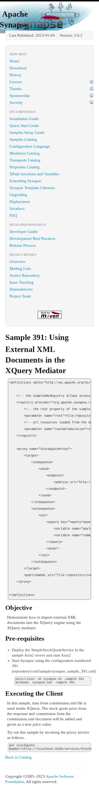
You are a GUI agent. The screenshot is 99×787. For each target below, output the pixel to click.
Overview (18, 262)
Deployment (20, 201)
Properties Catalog (25, 167)
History (16, 75)
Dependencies (21, 289)
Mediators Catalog (25, 153)
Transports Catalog (25, 160)
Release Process (23, 245)
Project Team (20, 296)
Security (16, 102)
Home (15, 61)
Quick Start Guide (24, 126)
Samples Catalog (23, 139)
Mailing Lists (20, 268)
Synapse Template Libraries (32, 188)
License (16, 82)
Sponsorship (20, 95)
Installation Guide (24, 119)
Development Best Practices (32, 238)
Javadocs (17, 208)
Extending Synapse (25, 181)
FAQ (13, 215)
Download (18, 68)
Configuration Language (30, 146)
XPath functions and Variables (34, 174)
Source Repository (25, 275)
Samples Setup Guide (27, 132)
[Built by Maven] (49, 315)
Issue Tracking (22, 282)
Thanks (16, 89)
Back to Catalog (18, 757)
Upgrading (18, 195)
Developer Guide (24, 231)
